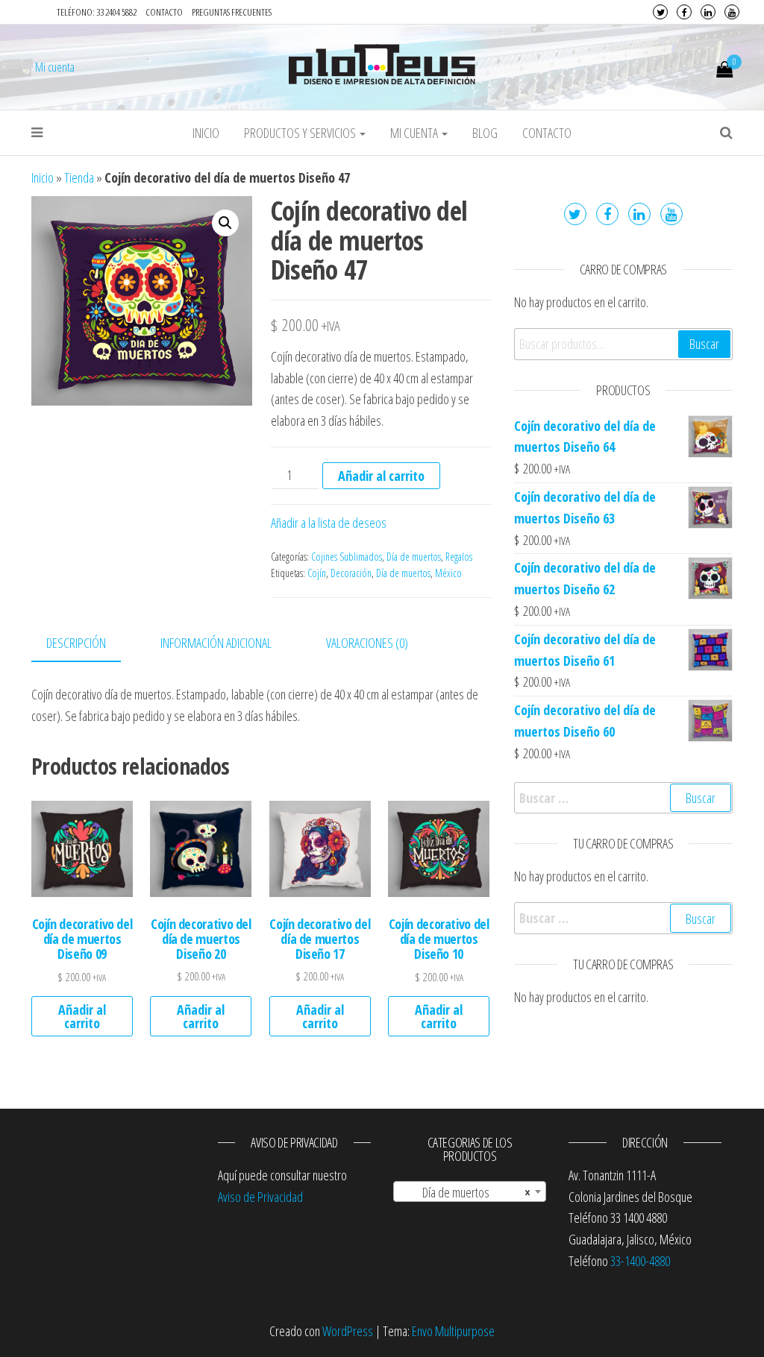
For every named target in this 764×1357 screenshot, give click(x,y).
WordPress (347, 1331)
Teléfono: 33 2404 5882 (97, 12)
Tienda (79, 177)
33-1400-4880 (640, 1261)
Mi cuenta (55, 67)
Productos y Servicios (301, 133)
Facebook (684, 12)
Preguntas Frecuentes (232, 12)
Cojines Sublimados (346, 557)
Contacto (164, 12)
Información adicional (216, 643)
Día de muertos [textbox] (465, 1192)
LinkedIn (708, 12)
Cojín (316, 573)
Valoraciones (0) (367, 643)
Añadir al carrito (381, 476)
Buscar (704, 344)
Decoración (351, 573)
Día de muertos (413, 557)
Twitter (660, 12)
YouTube (732, 12)
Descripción (76, 643)
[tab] (87, 644)
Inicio (205, 133)
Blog (485, 133)
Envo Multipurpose (453, 1331)
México (448, 573)
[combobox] (469, 1191)
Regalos (458, 557)
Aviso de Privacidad (260, 1197)
